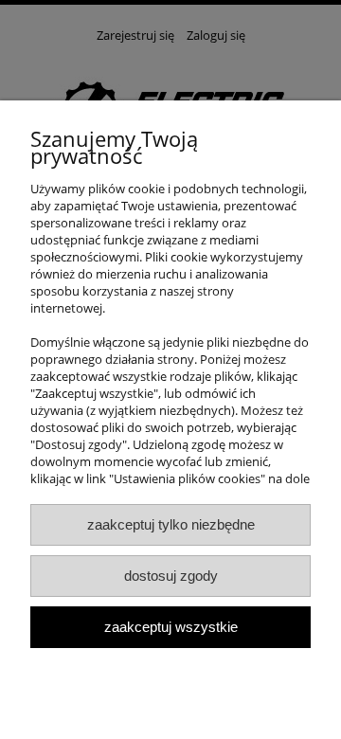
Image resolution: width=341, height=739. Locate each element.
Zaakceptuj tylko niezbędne (171, 524)
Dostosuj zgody (171, 576)
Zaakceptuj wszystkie (171, 627)
